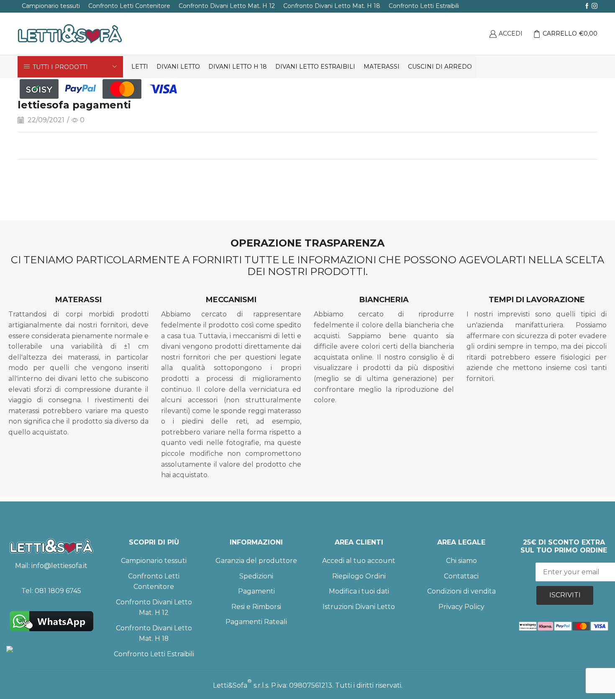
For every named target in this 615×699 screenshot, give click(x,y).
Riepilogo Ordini (359, 576)
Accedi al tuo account (358, 561)
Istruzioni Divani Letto (359, 607)
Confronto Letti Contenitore (129, 6)
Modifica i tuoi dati (359, 591)
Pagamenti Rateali (256, 622)
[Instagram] (594, 6)
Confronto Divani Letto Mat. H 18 (331, 6)
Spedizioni (256, 576)
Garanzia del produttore (256, 561)
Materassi (382, 66)
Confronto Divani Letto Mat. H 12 (227, 6)
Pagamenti (256, 591)
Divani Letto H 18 (237, 66)
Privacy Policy (461, 607)
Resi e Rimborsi (256, 607)
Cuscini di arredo (440, 66)
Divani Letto (178, 66)
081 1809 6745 (58, 591)
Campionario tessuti (51, 6)
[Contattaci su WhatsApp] (51, 621)
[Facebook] (587, 6)
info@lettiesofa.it (59, 566)
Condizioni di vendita (461, 591)
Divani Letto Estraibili (315, 66)
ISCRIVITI (565, 595)
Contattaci (461, 576)
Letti (139, 66)
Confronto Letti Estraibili (424, 6)
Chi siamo (461, 561)
